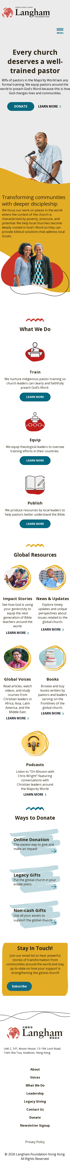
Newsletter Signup (35, 1125)
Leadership (35, 1093)
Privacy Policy (35, 1142)
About (35, 1069)
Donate (35, 1117)
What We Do (35, 1085)
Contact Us (35, 1109)
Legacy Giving (35, 1101)
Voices (35, 1077)
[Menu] (60, 31)
